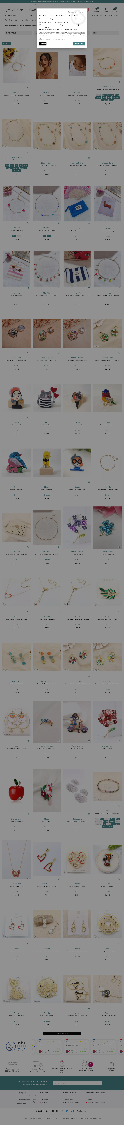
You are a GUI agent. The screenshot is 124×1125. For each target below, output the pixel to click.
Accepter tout (79, 43)
